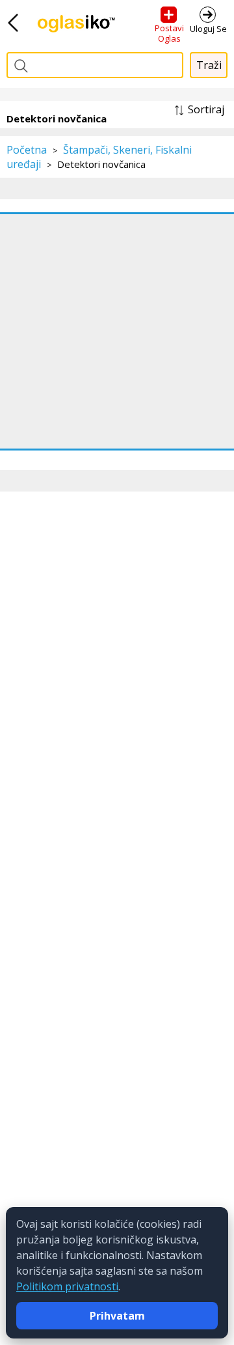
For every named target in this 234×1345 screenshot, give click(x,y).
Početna (26, 150)
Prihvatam (117, 1316)
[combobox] (94, 65)
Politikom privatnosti (67, 1286)
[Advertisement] (117, 331)
